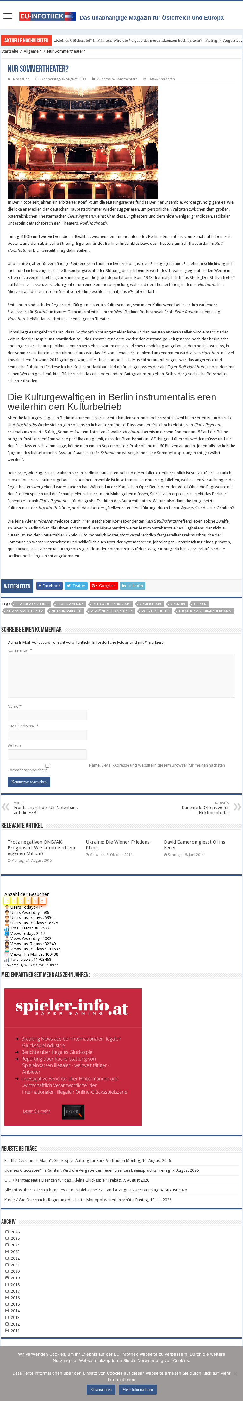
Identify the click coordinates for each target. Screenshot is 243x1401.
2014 (15, 1311)
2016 (15, 1298)
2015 (15, 1304)
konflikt (178, 604)
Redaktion (21, 79)
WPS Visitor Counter (41, 965)
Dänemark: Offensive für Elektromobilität (205, 808)
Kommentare (126, 79)
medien (200, 604)
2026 (15, 1232)
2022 (15, 1258)
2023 (15, 1251)
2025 (15, 1238)
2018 (15, 1284)
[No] (235, 1374)
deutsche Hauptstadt (112, 604)
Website (15, 745)
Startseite (9, 51)
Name (15, 706)
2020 (15, 1271)
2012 (15, 1324)
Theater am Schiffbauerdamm (205, 611)
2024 (15, 1245)
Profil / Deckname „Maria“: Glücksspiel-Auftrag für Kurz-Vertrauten (64, 1160)
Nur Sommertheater (25, 611)
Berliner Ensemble (32, 604)
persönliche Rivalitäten (112, 611)
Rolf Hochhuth (156, 611)
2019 (15, 1278)
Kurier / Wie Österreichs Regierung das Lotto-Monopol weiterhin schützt (69, 1199)
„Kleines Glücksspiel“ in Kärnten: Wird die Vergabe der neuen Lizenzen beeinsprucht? (80, 1170)
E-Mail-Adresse (23, 726)
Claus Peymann (70, 604)
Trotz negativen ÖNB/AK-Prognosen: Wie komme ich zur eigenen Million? (42, 847)
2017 (15, 1291)
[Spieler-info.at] (121, 1054)
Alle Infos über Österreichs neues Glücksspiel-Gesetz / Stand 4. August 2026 (72, 1190)
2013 (15, 1317)
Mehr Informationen (137, 1389)
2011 (15, 1330)
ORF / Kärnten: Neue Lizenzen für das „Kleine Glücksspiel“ (55, 1180)
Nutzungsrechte (67, 611)
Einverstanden (101, 1389)
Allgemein (33, 51)
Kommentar (20, 650)
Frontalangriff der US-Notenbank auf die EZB (46, 808)
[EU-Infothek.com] (49, 14)
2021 (15, 1265)
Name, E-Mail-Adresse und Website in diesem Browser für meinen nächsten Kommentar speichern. (116, 767)
